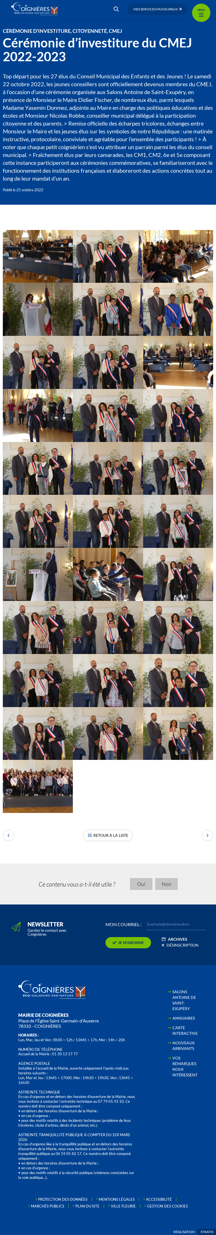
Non (166, 884)
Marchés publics (47, 1206)
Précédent (8, 835)
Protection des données (62, 1199)
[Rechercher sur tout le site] (116, 9)
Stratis (207, 1232)
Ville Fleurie (123, 1206)
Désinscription (182, 945)
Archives (177, 939)
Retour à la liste (110, 835)
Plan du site (87, 1206)
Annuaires (183, 1018)
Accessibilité (159, 1199)
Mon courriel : (123, 924)
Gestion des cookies (167, 1206)
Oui (141, 884)
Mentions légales (117, 1199)
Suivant (207, 835)
